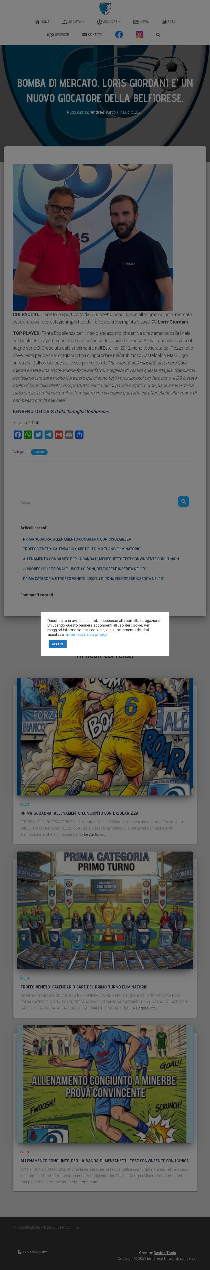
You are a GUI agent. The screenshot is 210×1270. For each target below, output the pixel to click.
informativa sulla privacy (86, 634)
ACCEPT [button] (58, 644)
